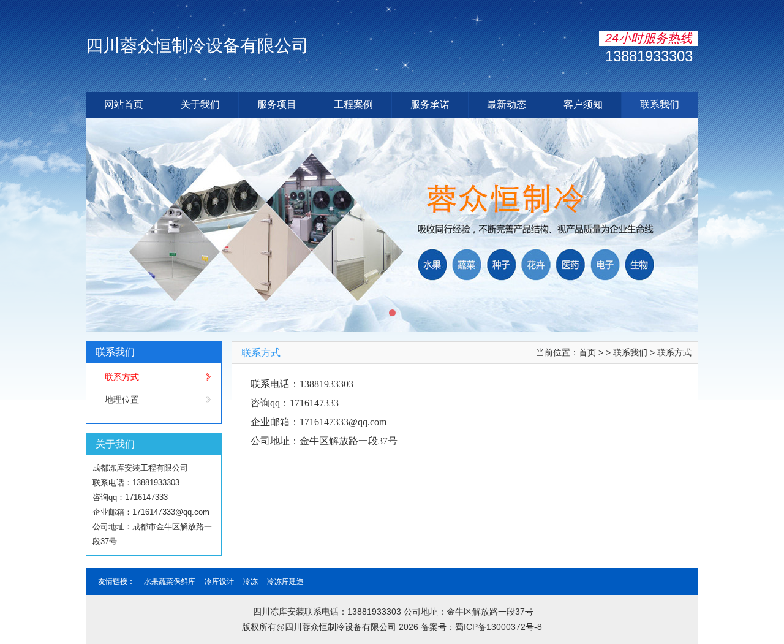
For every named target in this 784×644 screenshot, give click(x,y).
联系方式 (122, 377)
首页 (587, 352)
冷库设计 (219, 581)
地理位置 (122, 399)
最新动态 (506, 104)
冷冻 (250, 581)
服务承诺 (430, 104)
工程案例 (353, 104)
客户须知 (583, 104)
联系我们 (659, 104)
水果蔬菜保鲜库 (169, 581)
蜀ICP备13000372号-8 (498, 627)
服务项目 (276, 104)
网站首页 (123, 104)
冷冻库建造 (285, 581)
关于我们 (200, 104)
